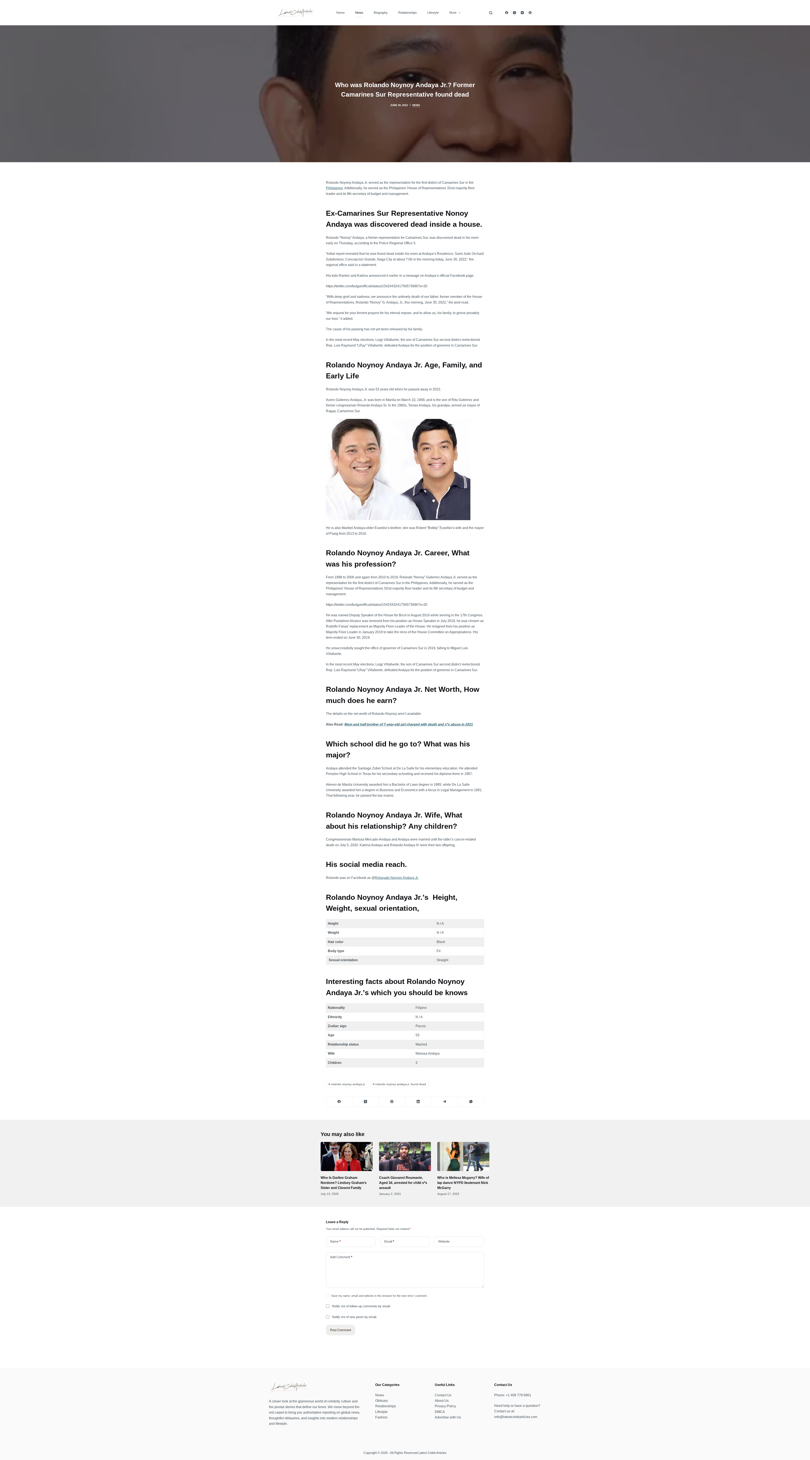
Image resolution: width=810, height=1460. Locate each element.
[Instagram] (514, 12)
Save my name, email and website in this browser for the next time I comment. (379, 1295)
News (359, 12)
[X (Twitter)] (365, 1101)
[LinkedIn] (418, 1101)
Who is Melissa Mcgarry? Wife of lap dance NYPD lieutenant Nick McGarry (463, 1183)
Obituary (381, 1400)
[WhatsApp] (471, 1101)
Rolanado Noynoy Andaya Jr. (396, 878)
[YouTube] (522, 12)
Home (340, 12)
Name (335, 1241)
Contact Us (443, 1395)
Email (389, 1241)
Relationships (407, 12)
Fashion (381, 1417)
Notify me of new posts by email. (354, 1317)
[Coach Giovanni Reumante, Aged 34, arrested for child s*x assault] (405, 1156)
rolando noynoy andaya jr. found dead (399, 1084)
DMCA (440, 1412)
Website (444, 1241)
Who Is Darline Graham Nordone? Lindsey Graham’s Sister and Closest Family (344, 1183)
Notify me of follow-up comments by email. (361, 1306)
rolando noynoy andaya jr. (347, 1084)
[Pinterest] (530, 12)
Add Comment (341, 1257)
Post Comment (340, 1330)
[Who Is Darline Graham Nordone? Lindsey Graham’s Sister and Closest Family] (347, 1156)
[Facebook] (506, 12)
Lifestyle (433, 12)
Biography (381, 12)
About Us (442, 1400)
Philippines (334, 188)
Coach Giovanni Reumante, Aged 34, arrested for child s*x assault (403, 1183)
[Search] (490, 12)
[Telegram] (444, 1101)
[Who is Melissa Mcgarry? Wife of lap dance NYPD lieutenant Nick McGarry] (463, 1156)
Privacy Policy (445, 1406)
